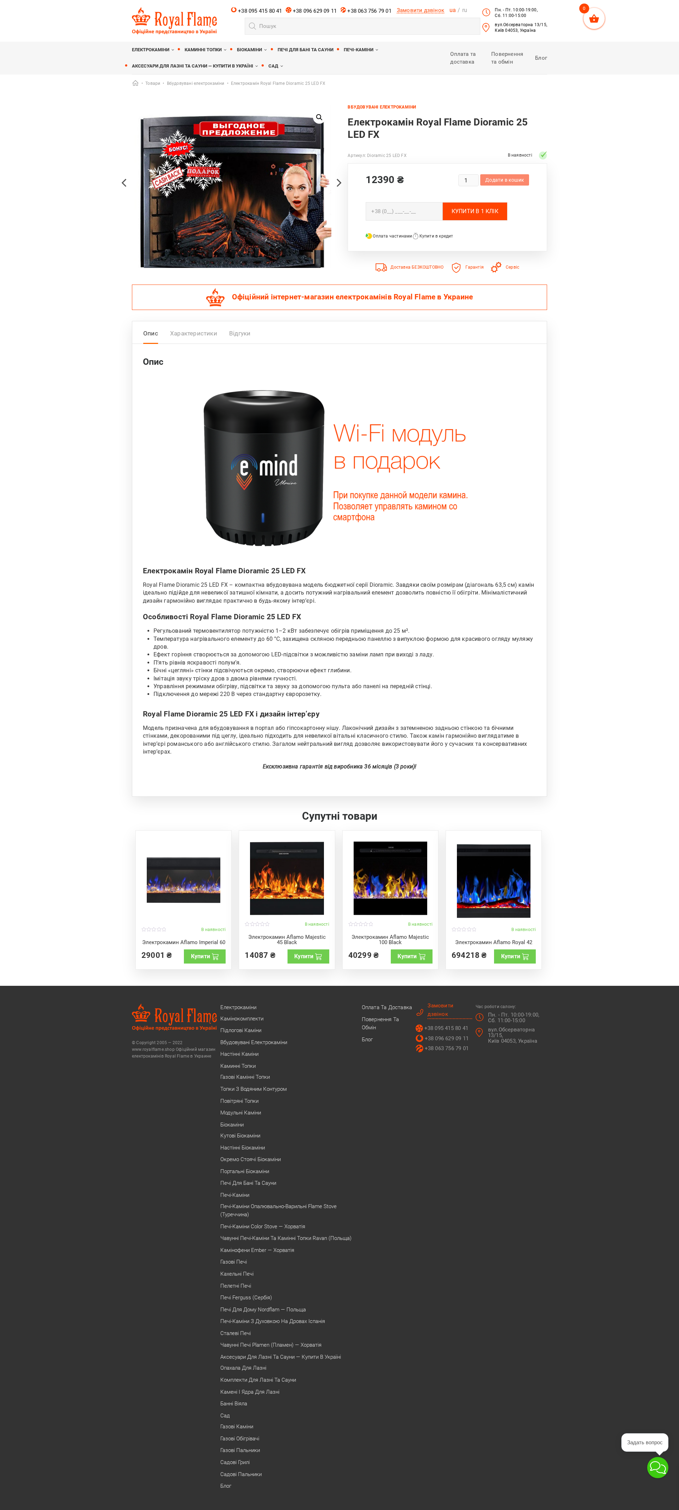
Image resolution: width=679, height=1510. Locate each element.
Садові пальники (241, 1474)
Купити (200, 956)
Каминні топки (203, 49)
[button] (319, 117)
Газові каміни (236, 1426)
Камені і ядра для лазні (249, 1392)
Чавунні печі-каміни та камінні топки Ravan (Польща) (286, 1238)
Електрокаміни (150, 49)
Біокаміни (249, 49)
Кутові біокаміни (240, 1135)
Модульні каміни (240, 1113)
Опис (150, 333)
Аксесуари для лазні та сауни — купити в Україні (192, 66)
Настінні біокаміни (242, 1148)
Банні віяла (233, 1403)
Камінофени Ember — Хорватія (257, 1250)
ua (452, 10)
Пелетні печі (235, 1286)
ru (464, 10)
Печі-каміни (358, 49)
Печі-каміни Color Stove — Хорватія (262, 1226)
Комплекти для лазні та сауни (258, 1380)
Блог (541, 58)
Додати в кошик (504, 180)
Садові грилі (235, 1462)
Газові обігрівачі (239, 1438)
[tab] (150, 335)
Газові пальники (240, 1450)
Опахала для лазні (243, 1368)
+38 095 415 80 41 (259, 11)
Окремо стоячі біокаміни (250, 1159)
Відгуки (239, 333)
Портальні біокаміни (244, 1171)
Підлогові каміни (240, 1030)
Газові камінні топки (245, 1077)
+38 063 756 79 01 (368, 11)
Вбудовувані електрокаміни (382, 107)
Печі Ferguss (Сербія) (246, 1297)
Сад (273, 66)
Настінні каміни (239, 1054)
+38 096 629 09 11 (314, 11)
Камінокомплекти (241, 1019)
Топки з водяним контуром (253, 1089)
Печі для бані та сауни (305, 49)
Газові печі (233, 1262)
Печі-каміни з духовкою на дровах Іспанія (272, 1321)
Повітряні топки (239, 1101)
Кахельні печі (237, 1274)
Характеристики (193, 333)
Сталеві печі (235, 1333)
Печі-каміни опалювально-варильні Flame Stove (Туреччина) (278, 1210)
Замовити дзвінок (420, 10)
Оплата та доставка (387, 1007)
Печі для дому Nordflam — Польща (263, 1309)
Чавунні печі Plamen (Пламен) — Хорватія (270, 1345)
